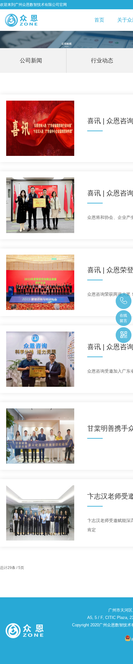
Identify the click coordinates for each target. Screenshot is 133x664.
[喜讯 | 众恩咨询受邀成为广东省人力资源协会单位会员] (40, 205)
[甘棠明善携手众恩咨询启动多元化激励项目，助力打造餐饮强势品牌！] (40, 436)
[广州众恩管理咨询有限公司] (21, 20)
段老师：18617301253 (124, 301)
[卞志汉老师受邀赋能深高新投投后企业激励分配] (40, 513)
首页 (99, 20)
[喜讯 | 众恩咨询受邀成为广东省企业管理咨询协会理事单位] (40, 359)
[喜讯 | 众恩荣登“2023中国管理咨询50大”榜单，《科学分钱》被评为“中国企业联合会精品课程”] (40, 282)
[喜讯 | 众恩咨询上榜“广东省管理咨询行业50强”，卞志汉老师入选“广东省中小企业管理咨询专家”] (40, 128)
